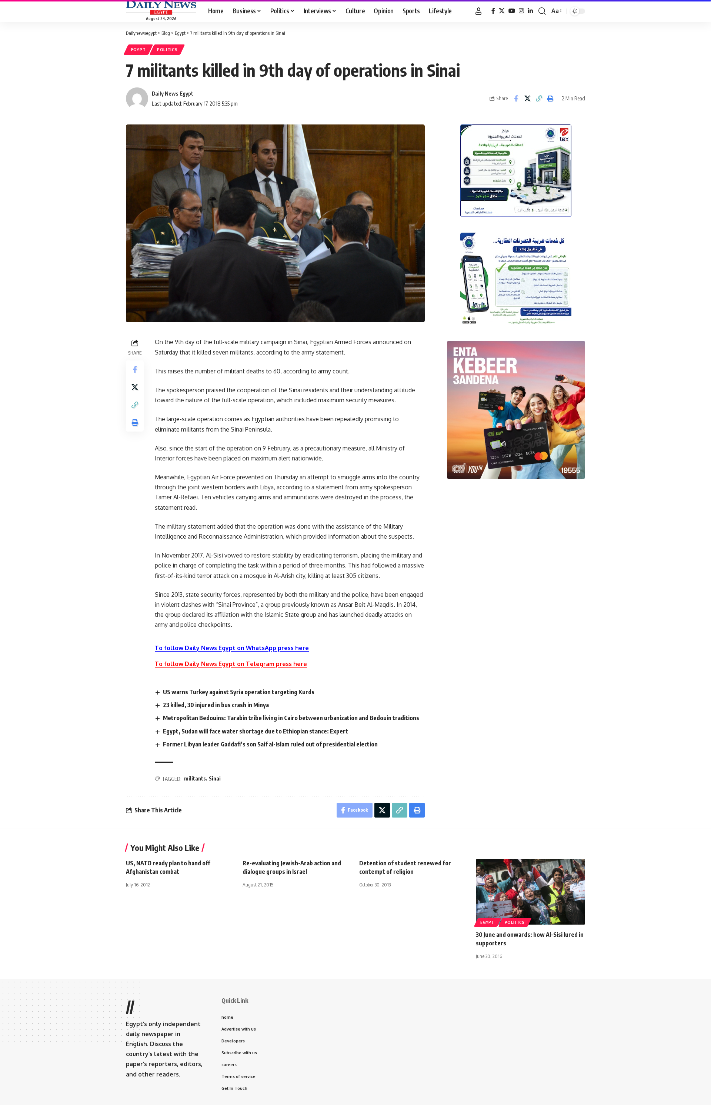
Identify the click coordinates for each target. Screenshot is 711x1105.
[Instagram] (521, 11)
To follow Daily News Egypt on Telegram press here (231, 664)
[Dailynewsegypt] (161, 8)
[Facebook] (493, 11)
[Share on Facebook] (516, 98)
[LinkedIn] (530, 11)
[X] (502, 11)
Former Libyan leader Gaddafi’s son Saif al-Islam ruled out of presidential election (270, 744)
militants (195, 778)
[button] (478, 11)
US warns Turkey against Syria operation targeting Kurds (238, 692)
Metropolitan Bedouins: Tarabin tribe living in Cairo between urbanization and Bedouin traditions (291, 718)
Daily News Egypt (172, 93)
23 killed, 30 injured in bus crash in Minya (216, 705)
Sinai (215, 778)
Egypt (138, 49)
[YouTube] (512, 11)
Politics (167, 49)
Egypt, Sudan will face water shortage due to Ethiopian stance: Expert (255, 731)
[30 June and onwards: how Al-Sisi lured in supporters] (530, 892)
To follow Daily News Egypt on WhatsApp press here (232, 648)
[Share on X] (527, 98)
